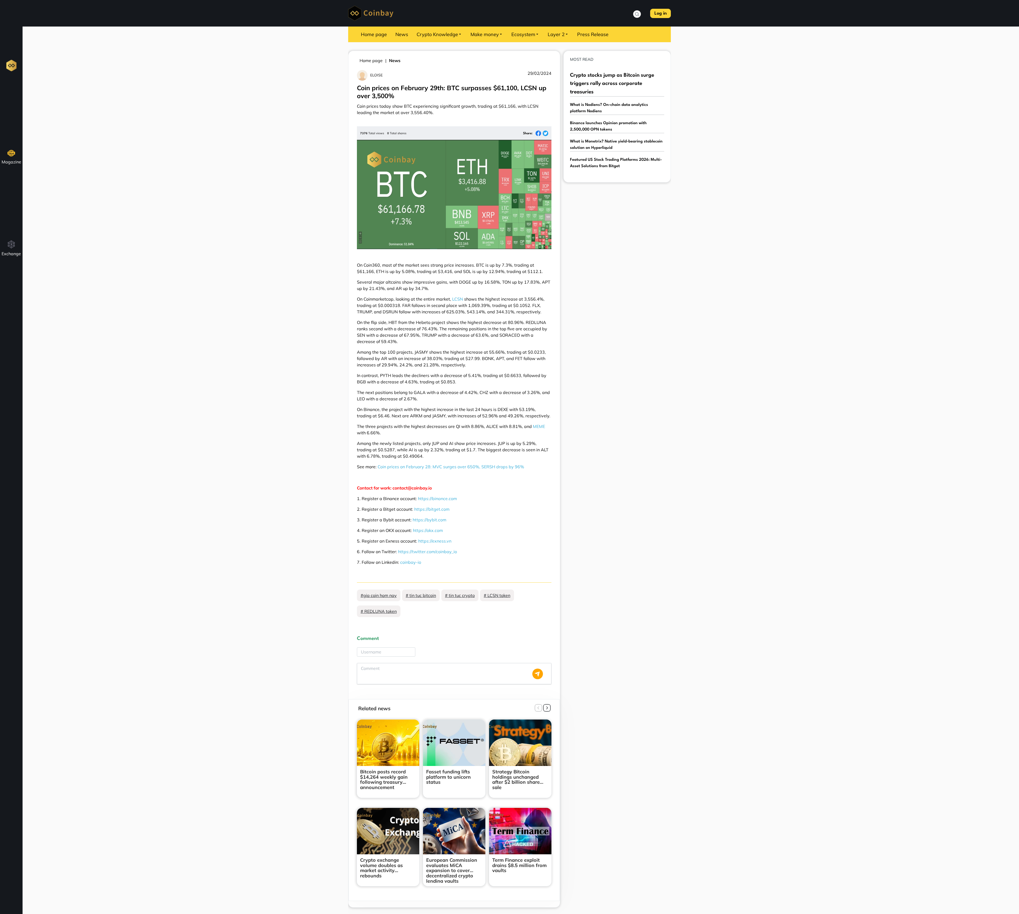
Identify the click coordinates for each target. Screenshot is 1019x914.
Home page (374, 34)
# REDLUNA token (379, 611)
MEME (539, 426)
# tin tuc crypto (460, 595)
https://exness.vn (434, 541)
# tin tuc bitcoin (421, 595)
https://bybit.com (429, 519)
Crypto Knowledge (437, 34)
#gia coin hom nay (379, 595)
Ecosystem (523, 34)
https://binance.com (437, 498)
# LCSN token (497, 595)
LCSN (457, 299)
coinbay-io (410, 562)
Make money (484, 34)
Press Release (592, 34)
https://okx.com (428, 530)
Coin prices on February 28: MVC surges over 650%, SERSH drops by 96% (451, 466)
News (401, 34)
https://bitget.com (432, 509)
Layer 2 (556, 34)
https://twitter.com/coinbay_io (427, 551)
